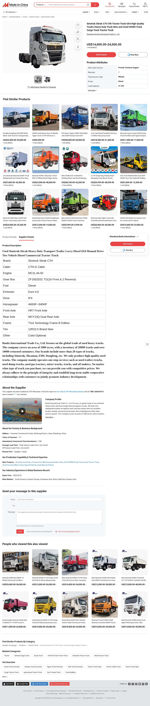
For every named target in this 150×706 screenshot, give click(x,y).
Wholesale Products (75, 691)
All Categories (10, 12)
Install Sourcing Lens (60, 684)
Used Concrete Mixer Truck (13, 465)
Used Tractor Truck (91, 462)
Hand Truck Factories (12, 667)
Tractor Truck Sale (132, 667)
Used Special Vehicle (45, 465)
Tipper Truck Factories (55, 667)
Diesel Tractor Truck (101, 655)
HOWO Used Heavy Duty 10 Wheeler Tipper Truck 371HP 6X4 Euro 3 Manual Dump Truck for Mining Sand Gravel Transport (45, 134)
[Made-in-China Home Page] (15, 4)
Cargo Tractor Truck (11, 672)
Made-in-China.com (65, 693)
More (4, 676)
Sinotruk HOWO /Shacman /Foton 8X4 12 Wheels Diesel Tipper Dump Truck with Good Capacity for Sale (44, 177)
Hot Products (27, 691)
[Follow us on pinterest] (143, 684)
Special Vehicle (30, 465)
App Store (8, 684)
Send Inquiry (101, 55)
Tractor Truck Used (94, 667)
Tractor (6, 655)
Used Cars (27, 462)
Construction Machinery (41, 462)
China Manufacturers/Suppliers (56, 691)
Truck (25, 17)
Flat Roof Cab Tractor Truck (58, 655)
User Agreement (88, 698)
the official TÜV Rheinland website (70, 391)
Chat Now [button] (134, 55)
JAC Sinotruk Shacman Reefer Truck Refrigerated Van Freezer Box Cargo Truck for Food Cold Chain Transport (16, 177)
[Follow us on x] (133, 684)
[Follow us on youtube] (139, 684)
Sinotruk (19, 462)
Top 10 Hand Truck (53, 672)
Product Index (115, 691)
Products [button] (40, 4)
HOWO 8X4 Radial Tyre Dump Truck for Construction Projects (133, 219)
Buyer (96, 12)
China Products (39, 691)
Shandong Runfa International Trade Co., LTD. (103, 34)
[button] (88, 5)
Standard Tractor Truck (81, 655)
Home (4, 17)
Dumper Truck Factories (33, 667)
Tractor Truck (34, 17)
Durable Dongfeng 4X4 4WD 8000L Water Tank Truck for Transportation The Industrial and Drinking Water (16, 134)
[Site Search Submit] (95, 4)
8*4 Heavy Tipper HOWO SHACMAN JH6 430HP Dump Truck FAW (74, 134)
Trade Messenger (39, 684)
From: (13, 499)
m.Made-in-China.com (81, 693)
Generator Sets (57, 462)
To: (14, 506)
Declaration (99, 698)
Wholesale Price (89, 691)
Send (20, 531)
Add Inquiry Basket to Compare (43, 87)
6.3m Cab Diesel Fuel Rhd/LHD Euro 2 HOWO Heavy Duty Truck (104, 134)
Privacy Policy (110, 698)
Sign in (145, 6)
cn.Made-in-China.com (97, 693)
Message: (11, 512)
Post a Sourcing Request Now (67, 531)
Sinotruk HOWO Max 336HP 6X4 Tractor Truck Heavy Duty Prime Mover (14, 219)
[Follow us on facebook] (129, 684)
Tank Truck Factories (75, 667)
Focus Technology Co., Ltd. (58, 698)
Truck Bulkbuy (70, 672)
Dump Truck (38, 655)
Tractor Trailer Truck (113, 667)
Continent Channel (102, 691)
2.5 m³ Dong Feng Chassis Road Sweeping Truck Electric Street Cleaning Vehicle (102, 177)
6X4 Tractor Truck (47, 17)
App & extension (120, 12)
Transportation (14, 17)
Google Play (22, 684)
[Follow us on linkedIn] (146, 684)
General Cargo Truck (21, 655)
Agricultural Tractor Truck (33, 672)
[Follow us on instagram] (136, 684)
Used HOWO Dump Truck (73, 462)
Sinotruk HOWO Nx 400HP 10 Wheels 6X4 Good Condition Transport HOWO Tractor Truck (13, 580)
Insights (124, 691)
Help (107, 12)
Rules (146, 12)
